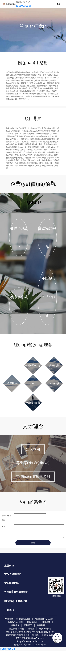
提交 (33, 542)
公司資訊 (9, 610)
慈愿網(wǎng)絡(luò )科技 (9, 4)
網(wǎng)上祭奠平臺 (15, 600)
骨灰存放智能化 (12, 573)
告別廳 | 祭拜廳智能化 (16, 591)
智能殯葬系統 (11, 582)
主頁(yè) (9, 565)
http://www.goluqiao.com (30, 641)
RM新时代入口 (8, 649)
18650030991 (23, 5)
